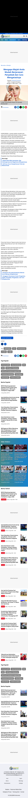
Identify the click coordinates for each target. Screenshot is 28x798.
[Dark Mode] (24, 36)
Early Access (5, 377)
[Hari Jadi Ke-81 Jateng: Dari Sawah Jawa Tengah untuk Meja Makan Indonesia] (23, 593)
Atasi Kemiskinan (16, 365)
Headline (4, 499)
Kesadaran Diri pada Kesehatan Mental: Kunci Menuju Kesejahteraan (13, 273)
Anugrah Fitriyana (16, 80)
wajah (9, 352)
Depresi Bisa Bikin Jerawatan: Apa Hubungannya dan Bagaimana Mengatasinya (14, 161)
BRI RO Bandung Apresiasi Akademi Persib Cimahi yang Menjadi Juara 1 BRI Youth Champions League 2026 (9, 388)
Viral (2, 39)
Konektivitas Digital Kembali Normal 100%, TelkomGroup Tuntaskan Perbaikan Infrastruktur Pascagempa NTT (9, 614)
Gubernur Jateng (15, 377)
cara (14, 348)
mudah (4, 352)
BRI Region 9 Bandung (12, 368)
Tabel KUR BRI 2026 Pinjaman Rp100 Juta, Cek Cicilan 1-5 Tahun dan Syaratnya (10, 602)
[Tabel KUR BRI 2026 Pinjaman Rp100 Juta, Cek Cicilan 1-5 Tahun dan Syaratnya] (23, 603)
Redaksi (7, 789)
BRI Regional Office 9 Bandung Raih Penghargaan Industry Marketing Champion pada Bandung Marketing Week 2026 (9, 431)
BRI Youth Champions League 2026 (11, 371)
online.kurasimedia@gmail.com (14, 775)
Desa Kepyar (19, 374)
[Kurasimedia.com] (5, 36)
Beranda (3, 65)
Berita (3, 541)
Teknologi (24, 39)
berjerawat (7, 348)
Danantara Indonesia (7, 374)
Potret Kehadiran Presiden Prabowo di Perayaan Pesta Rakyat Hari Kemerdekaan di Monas (20, 456)
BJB (24, 365)
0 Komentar (5, 107)
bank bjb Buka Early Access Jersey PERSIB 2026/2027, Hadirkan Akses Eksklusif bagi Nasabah (10, 399)
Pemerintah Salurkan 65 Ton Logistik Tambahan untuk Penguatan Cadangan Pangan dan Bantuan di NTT (7, 456)
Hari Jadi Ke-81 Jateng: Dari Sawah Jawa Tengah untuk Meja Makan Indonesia (10, 592)
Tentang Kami (16, 792)
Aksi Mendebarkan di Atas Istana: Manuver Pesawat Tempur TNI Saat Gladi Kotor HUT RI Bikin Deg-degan (20, 477)
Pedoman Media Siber (16, 789)
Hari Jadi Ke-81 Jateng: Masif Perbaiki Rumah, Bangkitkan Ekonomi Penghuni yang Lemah (9, 625)
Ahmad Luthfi (5, 365)
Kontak (22, 792)
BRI (3, 368)
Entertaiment (13, 39)
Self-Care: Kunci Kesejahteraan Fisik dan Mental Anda (13, 164)
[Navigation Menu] (26, 36)
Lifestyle (8, 65)
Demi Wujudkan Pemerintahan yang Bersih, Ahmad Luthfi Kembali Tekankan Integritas (9, 408)
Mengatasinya (21, 348)
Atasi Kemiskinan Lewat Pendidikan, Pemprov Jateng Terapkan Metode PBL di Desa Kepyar (9, 419)
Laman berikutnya (6, 338)
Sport (19, 39)
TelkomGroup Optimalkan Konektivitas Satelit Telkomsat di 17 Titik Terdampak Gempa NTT (10, 656)
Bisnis (6, 39)
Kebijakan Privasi (7, 792)
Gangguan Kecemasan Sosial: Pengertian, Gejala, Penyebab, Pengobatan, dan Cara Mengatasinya (13, 277)
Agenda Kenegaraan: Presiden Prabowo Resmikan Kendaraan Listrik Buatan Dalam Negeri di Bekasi (7, 477)
